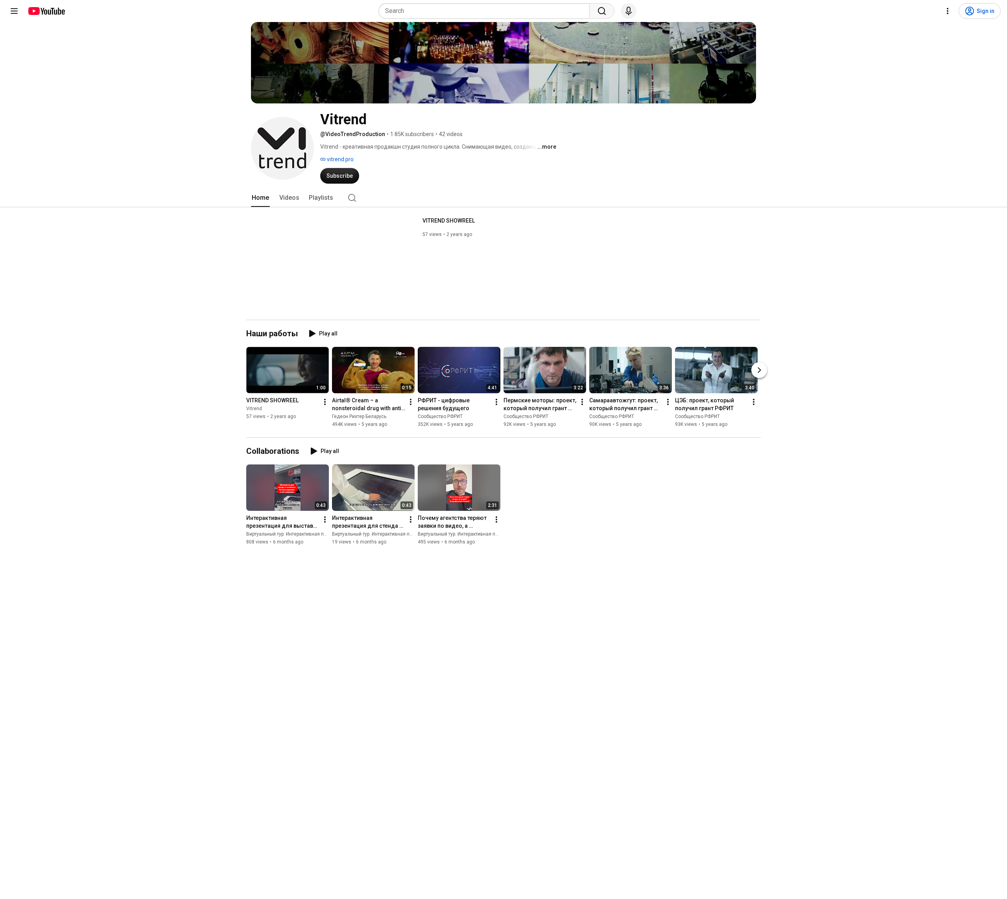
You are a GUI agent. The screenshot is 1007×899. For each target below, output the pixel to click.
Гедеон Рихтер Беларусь (359, 416)
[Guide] (14, 11)
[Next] (759, 370)
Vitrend (254, 408)
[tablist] (503, 197)
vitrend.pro (340, 159)
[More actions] (325, 402)
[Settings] (947, 11)
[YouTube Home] (46, 11)
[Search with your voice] (628, 11)
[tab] (260, 197)
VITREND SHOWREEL (448, 220)
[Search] (601, 11)
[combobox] (486, 11)
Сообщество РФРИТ (440, 416)
